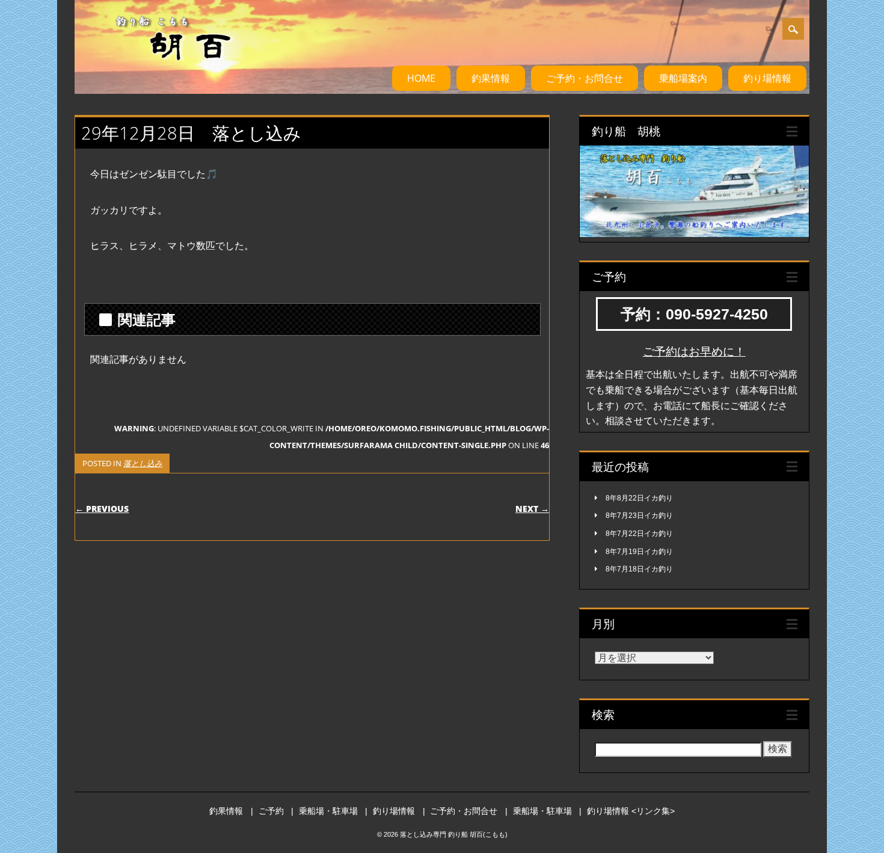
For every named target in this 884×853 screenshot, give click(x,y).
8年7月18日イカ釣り (639, 569)
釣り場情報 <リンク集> (631, 811)
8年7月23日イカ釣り (639, 515)
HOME (421, 78)
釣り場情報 (767, 78)
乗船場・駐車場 (328, 811)
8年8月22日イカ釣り (639, 498)
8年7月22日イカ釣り (639, 533)
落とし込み (142, 463)
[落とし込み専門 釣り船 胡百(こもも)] (158, 71)
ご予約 (271, 811)
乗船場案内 (683, 78)
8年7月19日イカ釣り (639, 551)
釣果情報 (490, 78)
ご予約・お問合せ (584, 78)
